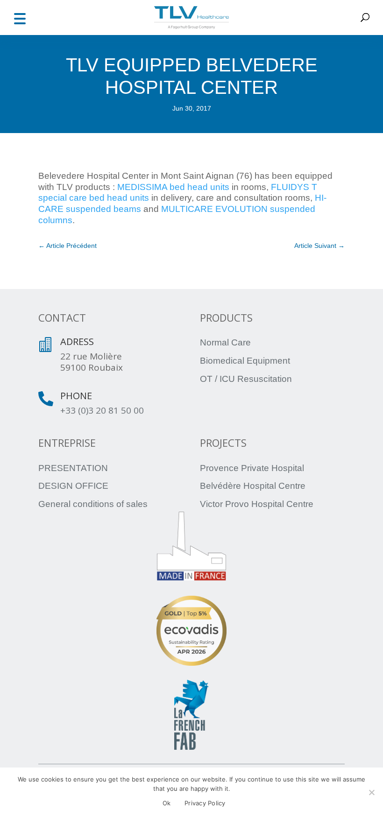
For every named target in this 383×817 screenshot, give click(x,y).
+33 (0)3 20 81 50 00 (102, 410)
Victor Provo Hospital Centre (256, 504)
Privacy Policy (205, 803)
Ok (167, 803)
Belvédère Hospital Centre (252, 486)
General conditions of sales (93, 504)
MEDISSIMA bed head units (173, 187)
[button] (19, 17)
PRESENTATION (73, 468)
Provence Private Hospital (252, 468)
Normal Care (225, 342)
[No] (371, 792)
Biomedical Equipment (245, 361)
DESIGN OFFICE (73, 486)
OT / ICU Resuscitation (246, 379)
